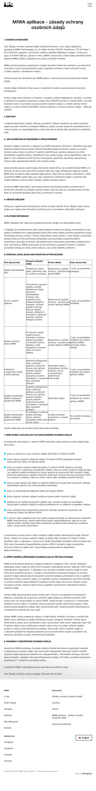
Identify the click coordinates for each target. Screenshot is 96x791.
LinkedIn (8, 754)
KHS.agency (87, 774)
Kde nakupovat (11, 721)
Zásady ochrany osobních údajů (67, 696)
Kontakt (7, 728)
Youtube (8, 761)
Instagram (8, 742)
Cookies (56, 702)
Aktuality (8, 709)
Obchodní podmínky (61, 724)
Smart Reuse (10, 702)
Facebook (8, 748)
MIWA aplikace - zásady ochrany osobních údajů (67, 716)
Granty (55, 709)
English (83, 737)
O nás (6, 696)
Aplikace (8, 715)
